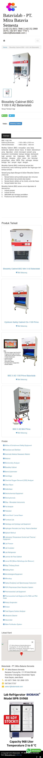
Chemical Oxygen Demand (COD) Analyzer (19, 480)
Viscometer (8, 620)
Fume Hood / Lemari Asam (14, 515)
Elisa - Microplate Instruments (15, 502)
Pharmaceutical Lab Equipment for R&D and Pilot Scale (20, 597)
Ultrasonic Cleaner (11, 615)
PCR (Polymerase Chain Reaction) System (19, 587)
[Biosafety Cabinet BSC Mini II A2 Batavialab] (21, 245)
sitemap (19, 755)
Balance (7, 458)
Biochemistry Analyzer (12, 463)
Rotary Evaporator (11, 602)
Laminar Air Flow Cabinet (13, 557)
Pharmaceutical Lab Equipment (15, 592)
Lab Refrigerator (10, 552)
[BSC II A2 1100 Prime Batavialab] (21, 352)
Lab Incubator (9, 548)
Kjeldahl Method (10, 533)
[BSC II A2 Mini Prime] (21, 405)
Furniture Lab (9, 520)
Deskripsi (6, 136)
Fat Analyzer (9, 506)
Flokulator (8, 511)
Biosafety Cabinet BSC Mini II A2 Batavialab (21, 269)
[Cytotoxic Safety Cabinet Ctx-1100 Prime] (21, 298)
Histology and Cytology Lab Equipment (18, 524)
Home (5, 47)
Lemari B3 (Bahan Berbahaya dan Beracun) (19, 561)
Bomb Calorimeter (11, 472)
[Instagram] (40, 757)
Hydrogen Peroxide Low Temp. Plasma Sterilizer (21, 528)
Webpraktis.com (10, 755)
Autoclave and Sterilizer (13, 450)
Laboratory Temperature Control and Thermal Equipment (19, 538)
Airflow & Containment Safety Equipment (18, 445)
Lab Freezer (9, 543)
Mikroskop (8, 578)
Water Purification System (13, 624)
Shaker (7, 607)
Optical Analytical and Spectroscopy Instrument (20, 583)
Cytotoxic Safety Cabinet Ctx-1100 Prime (21, 322)
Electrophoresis (10, 498)
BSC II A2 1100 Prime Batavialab (21, 376)
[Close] (32, 642)
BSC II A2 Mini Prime (21, 429)
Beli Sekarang (22, 272)
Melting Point (9, 570)
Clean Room (9, 485)
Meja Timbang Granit (12, 565)
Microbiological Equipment (13, 574)
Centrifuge (8, 476)
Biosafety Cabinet (15, 123)
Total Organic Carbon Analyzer (15, 611)
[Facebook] (36, 757)
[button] (21, 654)
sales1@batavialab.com (14, 686)
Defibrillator (9, 489)
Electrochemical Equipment (14, 493)
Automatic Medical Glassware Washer (17, 454)
